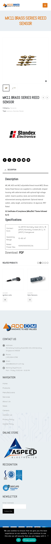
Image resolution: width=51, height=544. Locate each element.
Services (6, 397)
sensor (9, 111)
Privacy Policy (8, 419)
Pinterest (19, 160)
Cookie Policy (8, 424)
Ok (18, 540)
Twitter (9, 160)
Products (6, 388)
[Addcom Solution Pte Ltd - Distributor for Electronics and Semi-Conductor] (11, 5)
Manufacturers (9, 392)
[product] (13, 279)
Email (24, 160)
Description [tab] (12, 170)
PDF (21, 252)
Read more (5, 299)
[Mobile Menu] (45, 5)
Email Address (8, 503)
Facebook (5, 160)
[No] (47, 535)
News (5, 406)
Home (5, 383)
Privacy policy (29, 540)
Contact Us (7, 415)
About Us (6, 401)
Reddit (28, 160)
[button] (6, 61)
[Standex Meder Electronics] (22, 136)
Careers (6, 410)
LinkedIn (14, 160)
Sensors (13, 108)
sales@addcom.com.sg (15, 364)
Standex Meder (18, 111)
